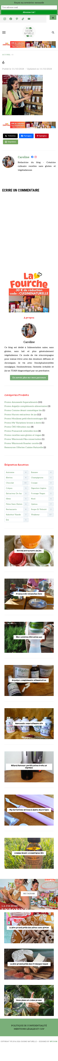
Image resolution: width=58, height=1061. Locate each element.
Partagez (28, 136)
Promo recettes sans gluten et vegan (22, 435)
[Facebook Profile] (32, 157)
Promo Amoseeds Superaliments (21, 402)
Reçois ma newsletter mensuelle (29, 2)
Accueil (6, 55)
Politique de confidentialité (29, 1025)
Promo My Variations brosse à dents (22, 423)
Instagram (29, 894)
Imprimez (12, 142)
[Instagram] (36, 157)
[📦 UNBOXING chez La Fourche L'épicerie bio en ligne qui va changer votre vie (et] (15, 894)
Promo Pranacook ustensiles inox (21, 431)
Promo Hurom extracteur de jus (20, 414)
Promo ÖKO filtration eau (17, 427)
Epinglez (43, 136)
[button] (4, 32)
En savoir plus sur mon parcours (29, 377)
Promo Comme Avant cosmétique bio (23, 410)
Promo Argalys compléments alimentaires (25, 406)
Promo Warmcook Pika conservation (22, 439)
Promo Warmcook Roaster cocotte (21, 443)
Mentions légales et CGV (29, 1029)
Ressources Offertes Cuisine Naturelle (23, 447)
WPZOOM (53, 1041)
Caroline (23, 157)
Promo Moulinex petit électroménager (23, 418)
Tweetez (12, 136)
